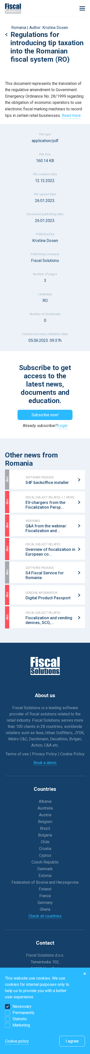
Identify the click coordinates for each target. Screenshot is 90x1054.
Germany (45, 902)
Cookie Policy (72, 754)
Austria (45, 815)
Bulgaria (45, 835)
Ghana (45, 909)
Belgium (45, 821)
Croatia (45, 848)
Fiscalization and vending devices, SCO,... (49, 620)
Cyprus (45, 855)
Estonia (45, 875)
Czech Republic (45, 862)
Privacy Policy (45, 754)
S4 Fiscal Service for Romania (45, 575)
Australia (45, 808)
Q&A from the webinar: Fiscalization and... (46, 528)
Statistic (19, 1019)
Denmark (45, 868)
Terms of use (18, 754)
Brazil (45, 828)
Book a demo (45, 762)
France (45, 895)
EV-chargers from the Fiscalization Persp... (45, 505)
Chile (45, 842)
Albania (45, 801)
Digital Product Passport (48, 598)
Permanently (23, 1012)
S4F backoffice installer (47, 482)
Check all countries (45, 916)
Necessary (22, 1006)
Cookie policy (17, 1041)
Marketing (21, 1025)
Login (63, 425)
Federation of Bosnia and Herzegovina (45, 882)
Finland (45, 889)
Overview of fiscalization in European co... (50, 552)
